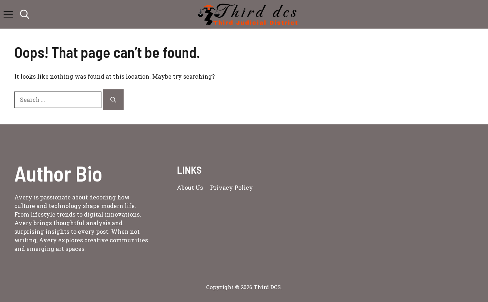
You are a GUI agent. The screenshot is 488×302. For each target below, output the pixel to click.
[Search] (113, 99)
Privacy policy (231, 187)
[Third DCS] (248, 14)
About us (190, 187)
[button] (24, 14)
